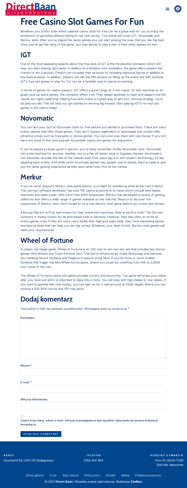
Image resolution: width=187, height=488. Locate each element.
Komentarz (27, 317)
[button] (168, 9)
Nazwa (26, 365)
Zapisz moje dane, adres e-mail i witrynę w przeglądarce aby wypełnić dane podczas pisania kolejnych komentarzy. (89, 422)
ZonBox (136, 481)
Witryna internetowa (33, 399)
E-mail (25, 382)
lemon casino (67, 31)
